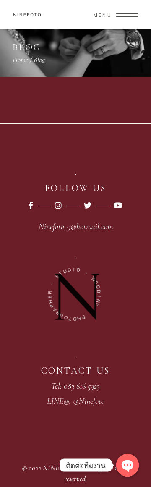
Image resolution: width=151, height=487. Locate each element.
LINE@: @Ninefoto (75, 401)
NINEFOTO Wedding (72, 467)
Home (20, 59)
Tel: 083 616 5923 (75, 386)
